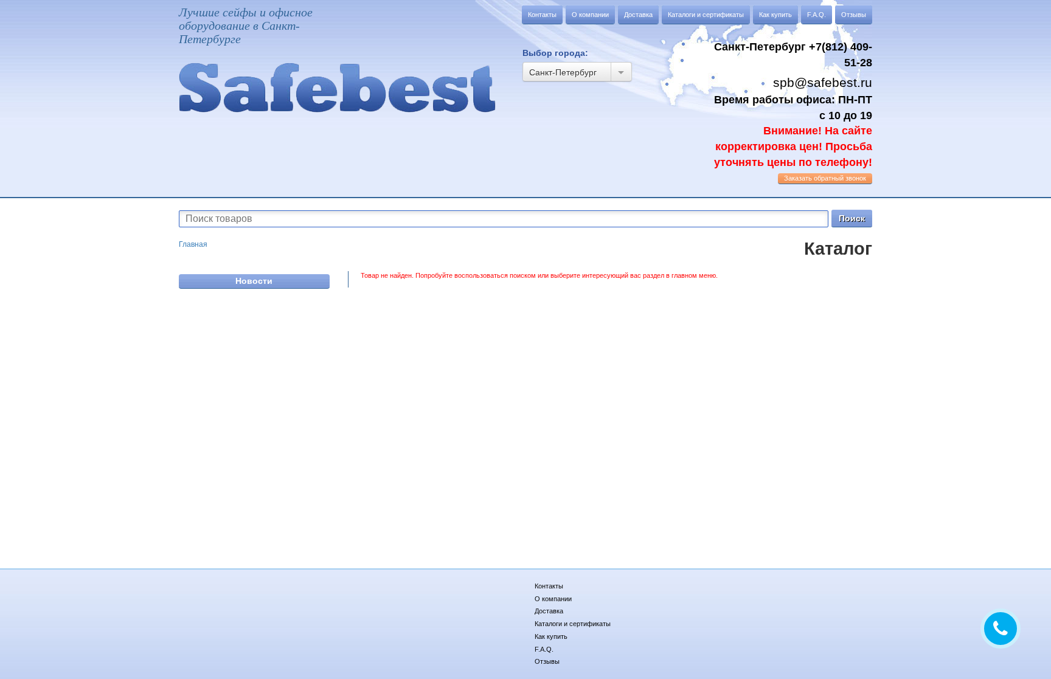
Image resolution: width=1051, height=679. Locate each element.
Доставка (638, 14)
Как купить (775, 14)
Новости (253, 281)
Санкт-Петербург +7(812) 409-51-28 (793, 55)
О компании (590, 14)
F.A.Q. (816, 14)
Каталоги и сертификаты (706, 14)
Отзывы (853, 14)
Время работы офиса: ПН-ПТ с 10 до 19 (793, 131)
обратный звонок (825, 178)
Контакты (542, 14)
